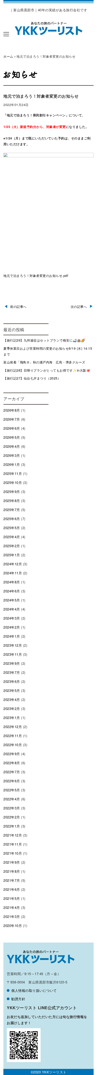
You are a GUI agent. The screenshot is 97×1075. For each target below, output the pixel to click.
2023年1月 (11, 717)
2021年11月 (12, 844)
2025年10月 (12, 482)
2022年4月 (11, 799)
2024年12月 (12, 563)
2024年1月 (11, 636)
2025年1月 (11, 554)
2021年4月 (11, 907)
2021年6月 (11, 889)
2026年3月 (11, 455)
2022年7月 (11, 771)
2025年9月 (11, 491)
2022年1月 (11, 826)
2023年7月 (11, 672)
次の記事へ (79, 306)
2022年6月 (11, 780)
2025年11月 (12, 473)
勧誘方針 (18, 998)
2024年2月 (11, 627)
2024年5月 (11, 600)
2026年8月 (11, 410)
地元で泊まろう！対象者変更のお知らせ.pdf (35, 275)
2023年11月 (12, 654)
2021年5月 (11, 898)
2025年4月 (11, 536)
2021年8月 (11, 871)
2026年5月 (11, 437)
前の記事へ (18, 306)
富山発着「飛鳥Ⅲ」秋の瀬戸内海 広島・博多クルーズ (44, 362)
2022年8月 (11, 762)
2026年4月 (11, 446)
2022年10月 (12, 744)
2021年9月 (11, 862)
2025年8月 (11, 500)
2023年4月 (11, 699)
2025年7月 (11, 509)
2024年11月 (12, 573)
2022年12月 (12, 726)
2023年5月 (11, 690)
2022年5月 (11, 789)
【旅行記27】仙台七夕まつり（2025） (32, 378)
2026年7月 (11, 419)
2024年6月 (11, 591)
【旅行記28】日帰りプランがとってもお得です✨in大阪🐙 (46, 370)
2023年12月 (12, 645)
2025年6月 (11, 518)
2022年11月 (12, 735)
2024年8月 (11, 582)
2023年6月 (11, 681)
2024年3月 (11, 618)
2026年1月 (11, 464)
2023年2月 (11, 708)
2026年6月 (11, 428)
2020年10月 (12, 925)
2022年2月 (11, 817)
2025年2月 (11, 545)
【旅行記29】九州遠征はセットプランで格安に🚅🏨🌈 (44, 340)
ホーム (8, 56)
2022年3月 (11, 808)
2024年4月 (11, 609)
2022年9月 (11, 753)
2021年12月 (12, 835)
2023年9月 (11, 663)
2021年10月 (12, 853)
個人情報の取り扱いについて (34, 990)
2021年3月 (11, 916)
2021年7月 (11, 880)
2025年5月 (11, 527)
